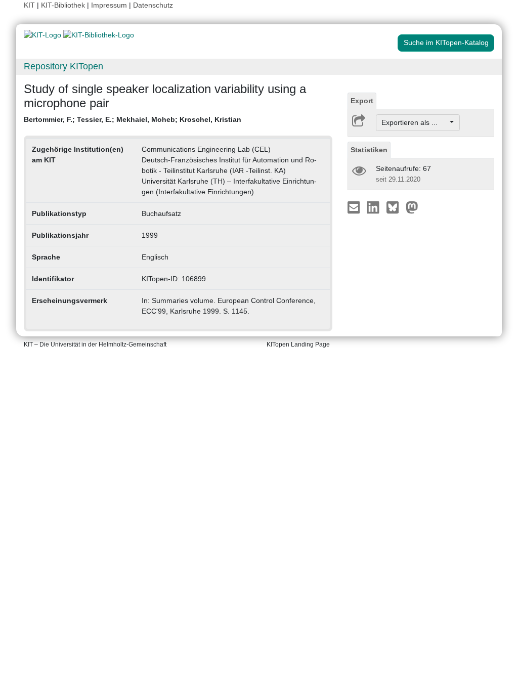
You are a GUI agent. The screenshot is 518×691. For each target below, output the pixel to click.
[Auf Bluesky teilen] (395, 207)
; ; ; (132, 119)
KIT (29, 5)
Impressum (109, 5)
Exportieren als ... (414, 122)
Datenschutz (153, 5)
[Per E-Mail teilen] (355, 207)
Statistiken (369, 150)
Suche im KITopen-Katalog (446, 42)
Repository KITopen (63, 66)
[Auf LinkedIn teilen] (374, 207)
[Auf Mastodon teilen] (412, 207)
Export (362, 101)
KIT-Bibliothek (64, 5)
